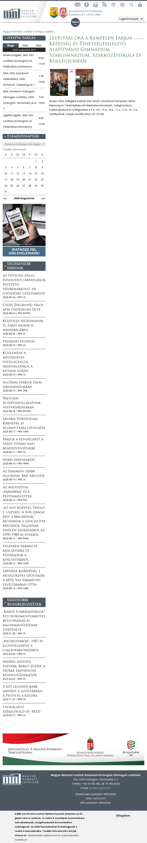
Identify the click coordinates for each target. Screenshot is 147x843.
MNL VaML (23, 431)
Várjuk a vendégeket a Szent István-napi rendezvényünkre (23, 444)
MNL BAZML (24, 313)
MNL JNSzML (24, 411)
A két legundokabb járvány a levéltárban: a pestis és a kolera (23, 691)
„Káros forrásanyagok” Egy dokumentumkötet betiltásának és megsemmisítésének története (24, 621)
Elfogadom (123, 815)
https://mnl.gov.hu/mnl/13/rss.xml (104, 4)
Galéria (49, 31)
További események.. (15, 149)
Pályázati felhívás (19, 341)
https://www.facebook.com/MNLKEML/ (86, 4)
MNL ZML (22, 390)
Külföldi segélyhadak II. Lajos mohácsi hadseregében (23, 326)
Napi (10, 45)
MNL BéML (23, 538)
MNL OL (22, 297)
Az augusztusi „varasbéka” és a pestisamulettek (17, 492)
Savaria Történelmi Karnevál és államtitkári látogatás (24, 424)
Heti (25, 45)
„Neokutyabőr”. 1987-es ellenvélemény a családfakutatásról (23, 646)
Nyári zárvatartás (19, 460)
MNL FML (22, 500)
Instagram (95, 4)
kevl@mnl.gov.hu (100, 788)
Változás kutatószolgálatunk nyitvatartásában (22, 403)
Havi (39, 45)
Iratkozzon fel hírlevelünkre (77, 4)
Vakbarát (113, 4)
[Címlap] (21, 13)
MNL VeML (23, 563)
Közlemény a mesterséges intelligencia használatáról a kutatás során (18, 362)
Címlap (39, 31)
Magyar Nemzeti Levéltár (17, 31)
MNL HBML (23, 463)
